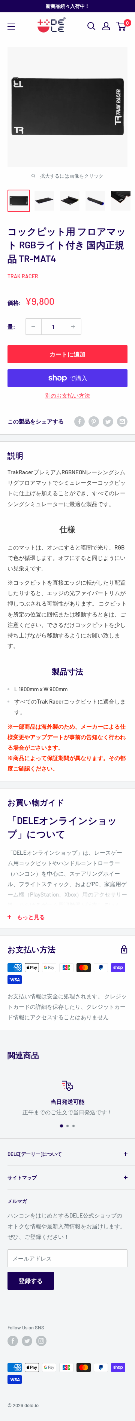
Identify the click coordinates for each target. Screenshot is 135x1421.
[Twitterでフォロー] (27, 1341)
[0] (121, 26)
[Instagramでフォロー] (41, 1341)
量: (11, 326)
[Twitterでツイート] (108, 421)
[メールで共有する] (122, 421)
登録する (31, 1280)
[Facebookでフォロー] (13, 1341)
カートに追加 (68, 354)
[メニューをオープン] (11, 27)
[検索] (91, 26)
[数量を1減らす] (33, 326)
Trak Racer (23, 276)
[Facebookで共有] (79, 421)
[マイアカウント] (106, 26)
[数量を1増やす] (73, 326)
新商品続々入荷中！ (68, 6)
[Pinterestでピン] (93, 421)
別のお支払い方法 (67, 395)
